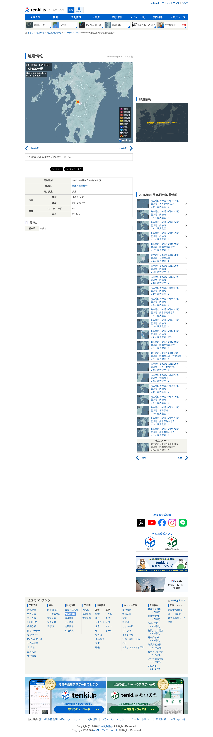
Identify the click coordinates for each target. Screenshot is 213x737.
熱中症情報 (154, 639)
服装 (97, 618)
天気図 (96, 17)
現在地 (79, 11)
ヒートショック (155, 653)
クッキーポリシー (141, 719)
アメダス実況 (53, 614)
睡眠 (97, 647)
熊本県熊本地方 (79, 186)
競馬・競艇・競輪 (131, 639)
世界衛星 (86, 618)
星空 (97, 626)
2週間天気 (32, 622)
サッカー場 (127, 626)
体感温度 (99, 639)
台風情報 (69, 626)
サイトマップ (172, 3)
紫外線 (98, 635)
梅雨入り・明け (155, 632)
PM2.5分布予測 (34, 639)
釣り (124, 643)
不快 (108, 618)
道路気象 (31, 651)
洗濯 (97, 614)
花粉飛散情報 (154, 610)
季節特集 (158, 17)
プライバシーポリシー (114, 719)
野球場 (125, 622)
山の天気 (126, 609)
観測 (55, 17)
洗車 (97, 643)
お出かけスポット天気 (133, 647)
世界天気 (31, 614)
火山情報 (69, 622)
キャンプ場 (127, 635)
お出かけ (99, 622)
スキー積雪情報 (155, 660)
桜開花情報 (154, 617)
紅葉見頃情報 (155, 646)
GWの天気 (154, 624)
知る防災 (69, 630)
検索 (70, 10)
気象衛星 (86, 614)
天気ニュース (178, 17)
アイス (109, 626)
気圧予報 (31, 618)
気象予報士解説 (175, 609)
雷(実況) (51, 626)
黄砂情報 (31, 656)
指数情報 (117, 17)
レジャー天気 (137, 17)
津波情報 (69, 618)
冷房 (108, 622)
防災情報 (76, 17)
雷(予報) (31, 647)
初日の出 (154, 667)
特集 (170, 621)
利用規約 (92, 719)
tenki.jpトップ (157, 3)
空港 (124, 618)
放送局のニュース (177, 618)
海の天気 (126, 614)
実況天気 (51, 618)
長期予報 (31, 626)
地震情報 (70, 614)
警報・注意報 (71, 609)
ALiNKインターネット (68, 719)
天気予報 (35, 17)
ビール (109, 630)
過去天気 (51, 622)
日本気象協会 (47, 719)
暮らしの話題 (174, 614)
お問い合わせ (177, 719)
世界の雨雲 (32, 643)
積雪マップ (32, 635)
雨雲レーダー (33, 630)
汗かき (109, 614)
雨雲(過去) (52, 609)
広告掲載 (161, 719)
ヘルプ (185, 3)
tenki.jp (35, 11)
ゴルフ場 (126, 630)
